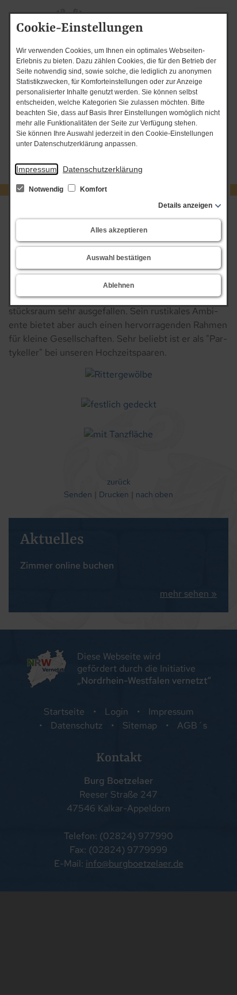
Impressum (36, 169)
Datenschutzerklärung (103, 169)
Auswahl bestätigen (118, 258)
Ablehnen (118, 285)
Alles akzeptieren (118, 230)
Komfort (92, 189)
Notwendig (46, 189)
